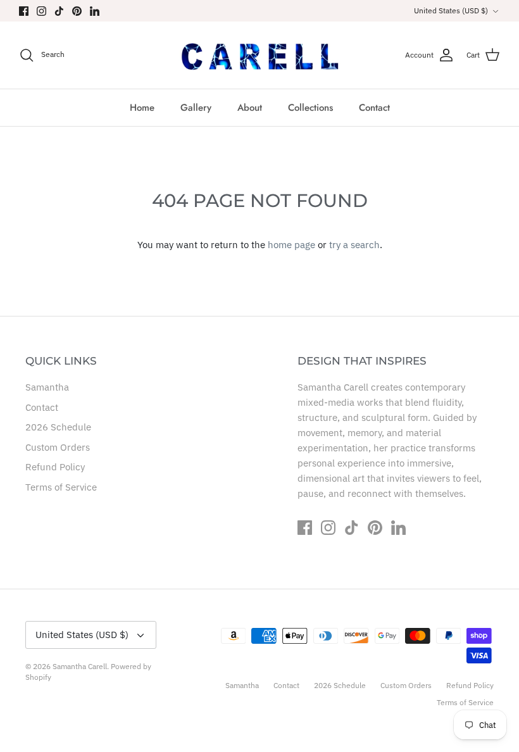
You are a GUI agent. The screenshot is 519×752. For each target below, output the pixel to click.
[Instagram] (41, 11)
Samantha (47, 387)
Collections (310, 108)
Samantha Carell (80, 666)
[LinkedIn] (94, 11)
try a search (354, 245)
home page (291, 245)
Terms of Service (61, 487)
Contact (374, 108)
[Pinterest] (77, 11)
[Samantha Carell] (260, 54)
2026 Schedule (58, 427)
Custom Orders (57, 447)
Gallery (195, 108)
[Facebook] (23, 11)
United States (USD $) (451, 10)
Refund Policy (55, 467)
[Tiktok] (59, 11)
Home (142, 108)
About (249, 108)
